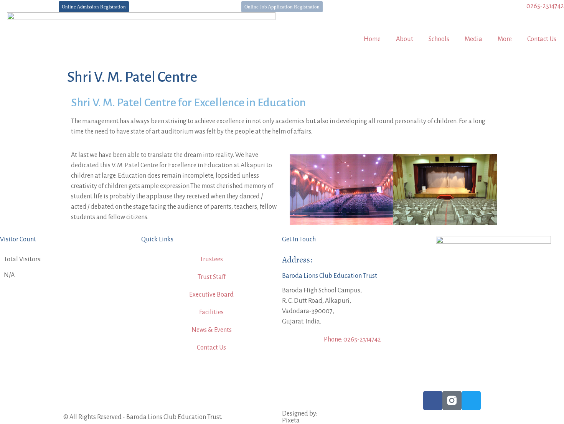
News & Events (211, 330)
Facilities (211, 312)
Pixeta (291, 420)
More (505, 39)
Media (473, 39)
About (404, 39)
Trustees (211, 259)
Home (372, 39)
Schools (439, 39)
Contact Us (541, 39)
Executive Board (211, 294)
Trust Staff (212, 277)
